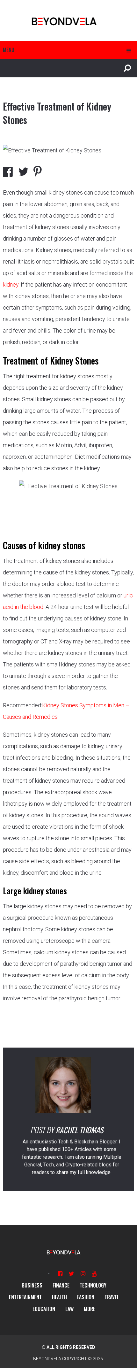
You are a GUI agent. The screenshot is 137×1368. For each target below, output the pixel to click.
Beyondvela (47, 1358)
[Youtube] (94, 1273)
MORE (89, 1309)
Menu (8, 50)
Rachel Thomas (79, 1129)
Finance (61, 1285)
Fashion (85, 1297)
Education (43, 1309)
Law (69, 1309)
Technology (93, 1285)
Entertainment (25, 1297)
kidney (10, 284)
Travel (112, 1297)
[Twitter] (71, 1273)
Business (32, 1285)
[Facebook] (60, 1273)
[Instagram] (83, 1273)
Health (59, 1297)
